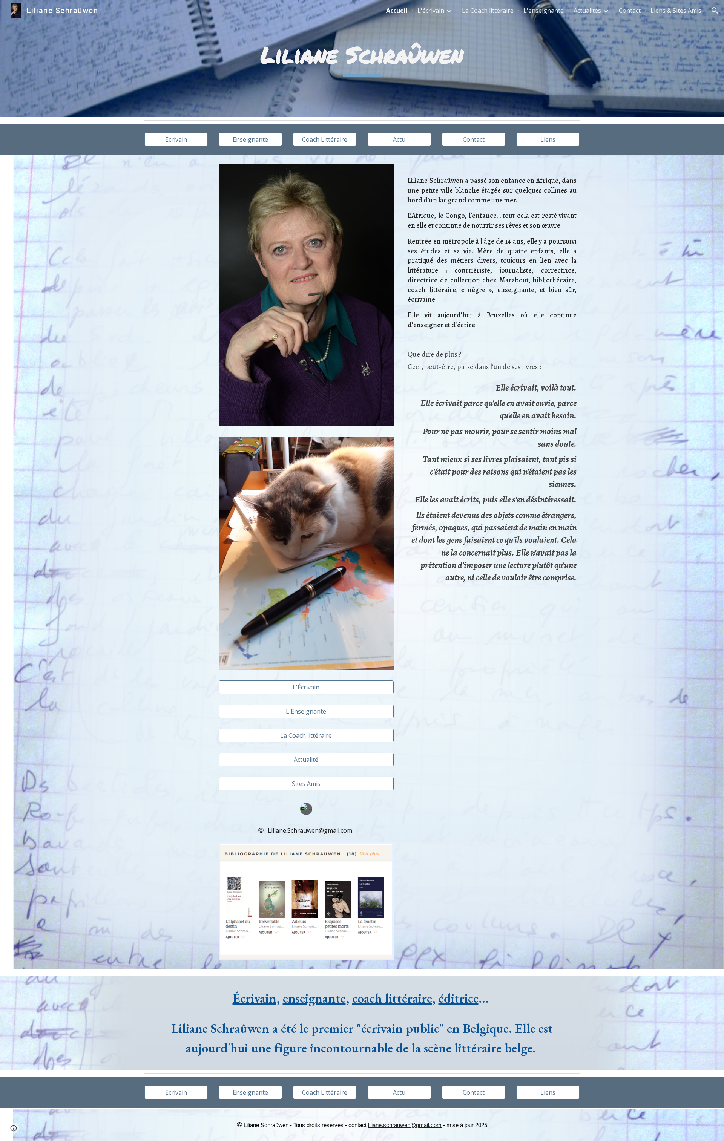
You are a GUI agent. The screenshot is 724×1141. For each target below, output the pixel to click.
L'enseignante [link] (543, 10)
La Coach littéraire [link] (488, 10)
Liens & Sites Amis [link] (675, 10)
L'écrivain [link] (430, 10)
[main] (362, 58)
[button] (715, 11)
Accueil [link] (397, 10)
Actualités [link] (587, 10)
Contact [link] (630, 10)
